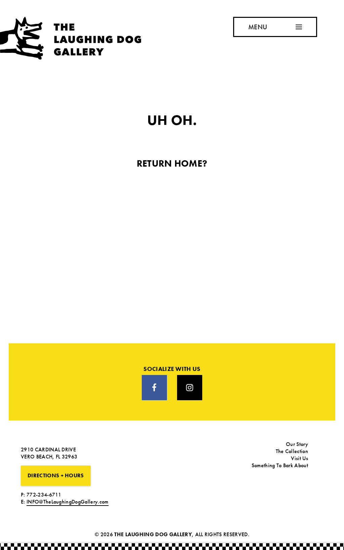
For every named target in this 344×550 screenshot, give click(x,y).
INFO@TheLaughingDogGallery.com (68, 501)
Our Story (297, 444)
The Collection (292, 451)
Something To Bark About (280, 465)
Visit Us (299, 458)
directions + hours (56, 475)
